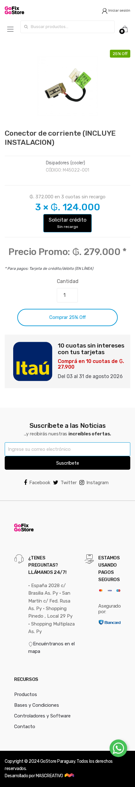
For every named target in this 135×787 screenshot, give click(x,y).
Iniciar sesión (118, 10)
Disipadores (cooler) (65, 163)
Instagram (97, 482)
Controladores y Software (42, 716)
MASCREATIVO (50, 776)
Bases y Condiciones (36, 705)
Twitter (69, 482)
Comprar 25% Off (67, 317)
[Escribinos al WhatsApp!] (118, 749)
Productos (25, 694)
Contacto (24, 726)
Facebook (39, 482)
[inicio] (34, 10)
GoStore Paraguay (57, 761)
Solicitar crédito (67, 223)
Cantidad (67, 281)
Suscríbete (67, 463)
